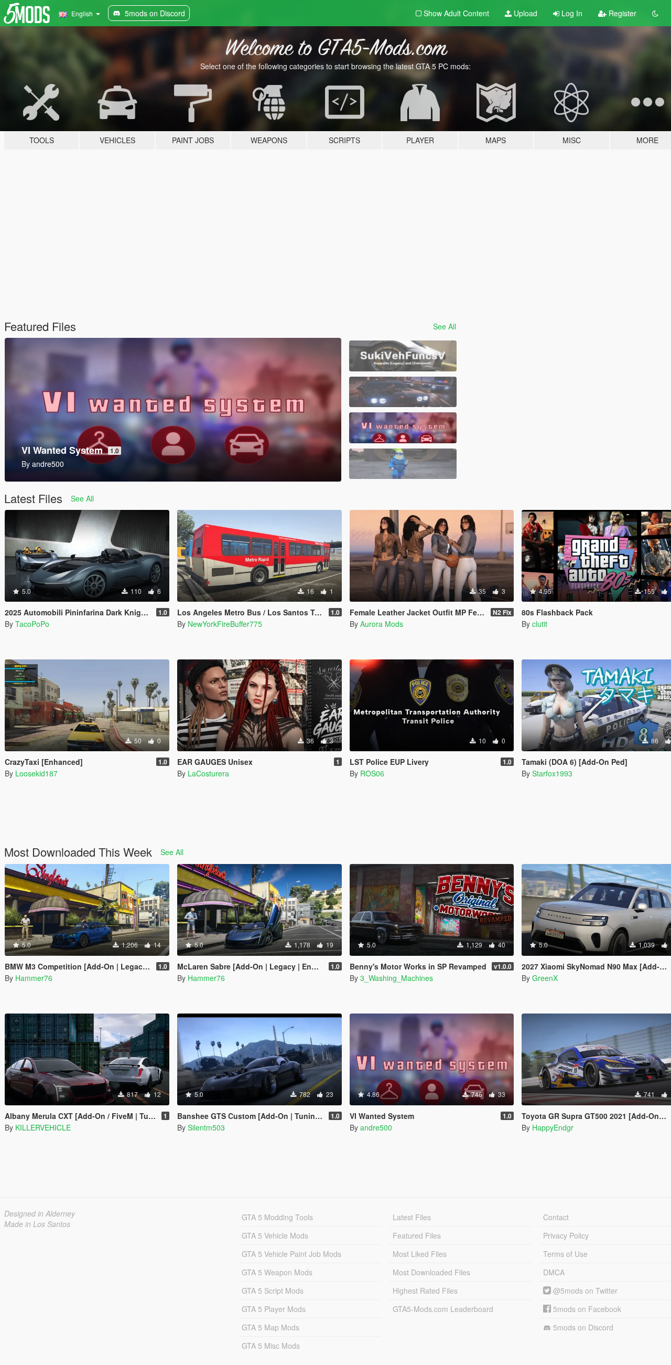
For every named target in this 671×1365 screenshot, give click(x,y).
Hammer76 (33, 978)
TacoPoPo (32, 623)
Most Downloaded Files (431, 1272)
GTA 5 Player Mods (274, 1309)
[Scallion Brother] (402, 464)
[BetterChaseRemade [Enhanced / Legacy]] (402, 392)
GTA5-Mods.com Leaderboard (443, 1309)
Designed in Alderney (39, 1213)
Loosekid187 (36, 773)
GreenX (545, 978)
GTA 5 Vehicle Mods (275, 1235)
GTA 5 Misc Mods (271, 1345)
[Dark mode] (655, 13)
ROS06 (372, 773)
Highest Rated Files (425, 1290)
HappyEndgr (552, 1127)
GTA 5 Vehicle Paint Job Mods (291, 1254)
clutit (539, 623)
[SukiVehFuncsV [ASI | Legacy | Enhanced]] (402, 355)
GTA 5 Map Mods (270, 1327)
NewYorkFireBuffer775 (225, 623)
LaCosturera (208, 773)
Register (621, 13)
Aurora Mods (381, 623)
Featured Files (417, 1235)
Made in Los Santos (37, 1224)
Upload (524, 13)
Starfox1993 (552, 773)
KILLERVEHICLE (43, 1127)
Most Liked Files (420, 1254)
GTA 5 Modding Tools (277, 1217)
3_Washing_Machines (396, 978)
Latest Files (412, 1217)
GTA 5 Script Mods (273, 1290)
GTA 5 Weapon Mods (277, 1272)
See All (444, 326)
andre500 (376, 1127)
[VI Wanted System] (402, 427)
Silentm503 (206, 1127)
